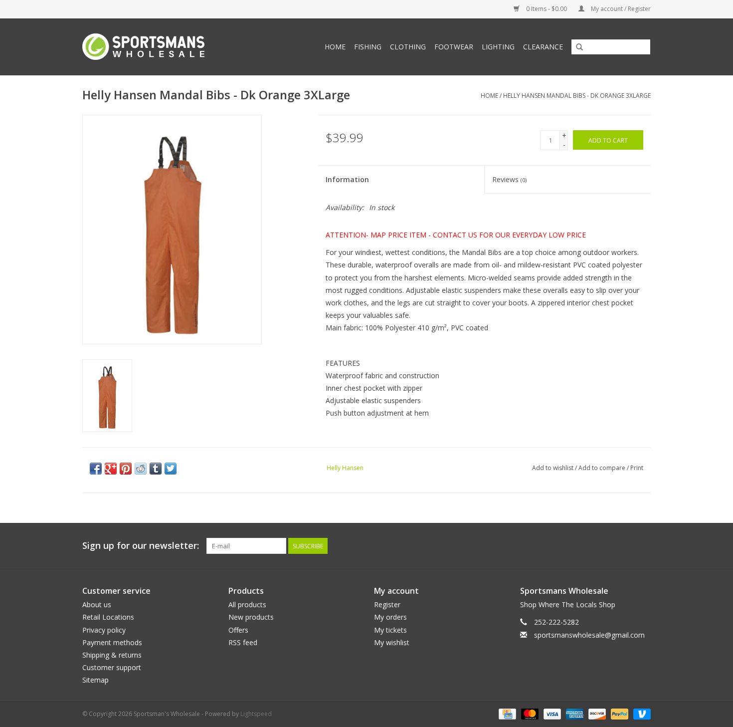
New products (251, 617)
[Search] (579, 47)
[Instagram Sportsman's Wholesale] (643, 546)
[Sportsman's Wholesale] (159, 46)
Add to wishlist (552, 468)
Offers (238, 630)
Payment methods (112, 642)
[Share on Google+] (111, 469)
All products (247, 604)
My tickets (390, 630)
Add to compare (602, 468)
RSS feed (242, 642)
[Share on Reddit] (141, 469)
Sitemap (95, 680)
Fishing (367, 46)
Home (335, 46)
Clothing (408, 46)
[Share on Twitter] (171, 469)
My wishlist (391, 642)
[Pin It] (126, 469)
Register (387, 604)
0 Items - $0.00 (546, 8)
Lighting (498, 46)
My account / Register (620, 8)
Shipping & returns (112, 655)
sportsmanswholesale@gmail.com (589, 635)
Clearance (543, 46)
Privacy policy (104, 630)
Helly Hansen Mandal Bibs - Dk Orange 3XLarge (577, 95)
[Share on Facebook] (96, 469)
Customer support (111, 667)
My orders (390, 617)
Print (636, 468)
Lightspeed (256, 714)
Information (347, 179)
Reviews (509, 179)
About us (96, 604)
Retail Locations (108, 617)
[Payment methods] (506, 714)
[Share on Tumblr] (156, 469)
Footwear (453, 46)
